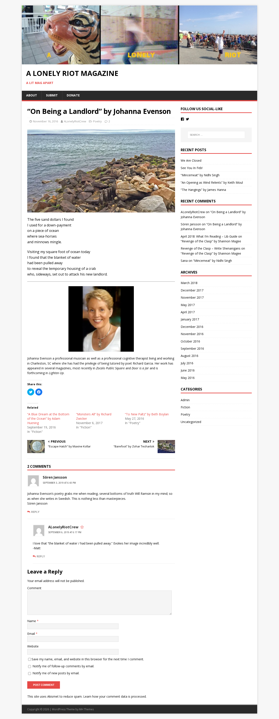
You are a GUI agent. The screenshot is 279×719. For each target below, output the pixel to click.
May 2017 (188, 305)
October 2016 (190, 341)
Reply (35, 512)
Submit (52, 95)
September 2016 (192, 348)
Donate (73, 95)
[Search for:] (216, 135)
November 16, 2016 (45, 121)
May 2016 (188, 378)
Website (33, 646)
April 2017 (188, 312)
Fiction (185, 407)
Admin (185, 400)
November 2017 (192, 297)
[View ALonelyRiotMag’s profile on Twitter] (187, 119)
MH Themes (86, 709)
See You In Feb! (191, 168)
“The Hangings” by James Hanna (203, 190)
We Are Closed (191, 160)
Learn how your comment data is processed (114, 696)
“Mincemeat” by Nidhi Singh (200, 175)
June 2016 (188, 370)
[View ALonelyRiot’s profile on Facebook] (182, 119)
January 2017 (190, 319)
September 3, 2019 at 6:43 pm (59, 482)
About (31, 95)
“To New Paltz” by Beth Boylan (147, 414)
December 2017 (192, 290)
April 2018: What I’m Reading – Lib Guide (209, 236)
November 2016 (192, 334)
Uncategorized (191, 422)
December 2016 (192, 327)
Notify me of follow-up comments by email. (63, 666)
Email (31, 634)
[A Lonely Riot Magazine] (139, 62)
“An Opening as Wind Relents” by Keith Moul (212, 182)
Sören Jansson (55, 477)
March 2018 (189, 283)
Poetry (97, 121)
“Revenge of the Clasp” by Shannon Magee (211, 241)
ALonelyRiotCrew (75, 121)
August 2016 (189, 356)
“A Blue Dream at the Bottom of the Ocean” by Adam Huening (48, 418)
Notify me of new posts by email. (55, 673)
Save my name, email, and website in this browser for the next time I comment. (88, 659)
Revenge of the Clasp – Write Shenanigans (210, 248)
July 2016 (187, 363)
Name (32, 621)
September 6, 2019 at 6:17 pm (64, 532)
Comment (34, 588)
